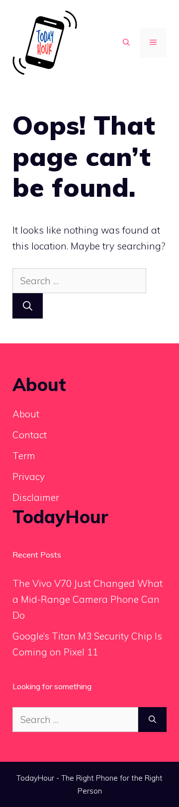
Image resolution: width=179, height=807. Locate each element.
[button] (126, 43)
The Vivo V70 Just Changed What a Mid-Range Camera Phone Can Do (87, 599)
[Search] (27, 306)
